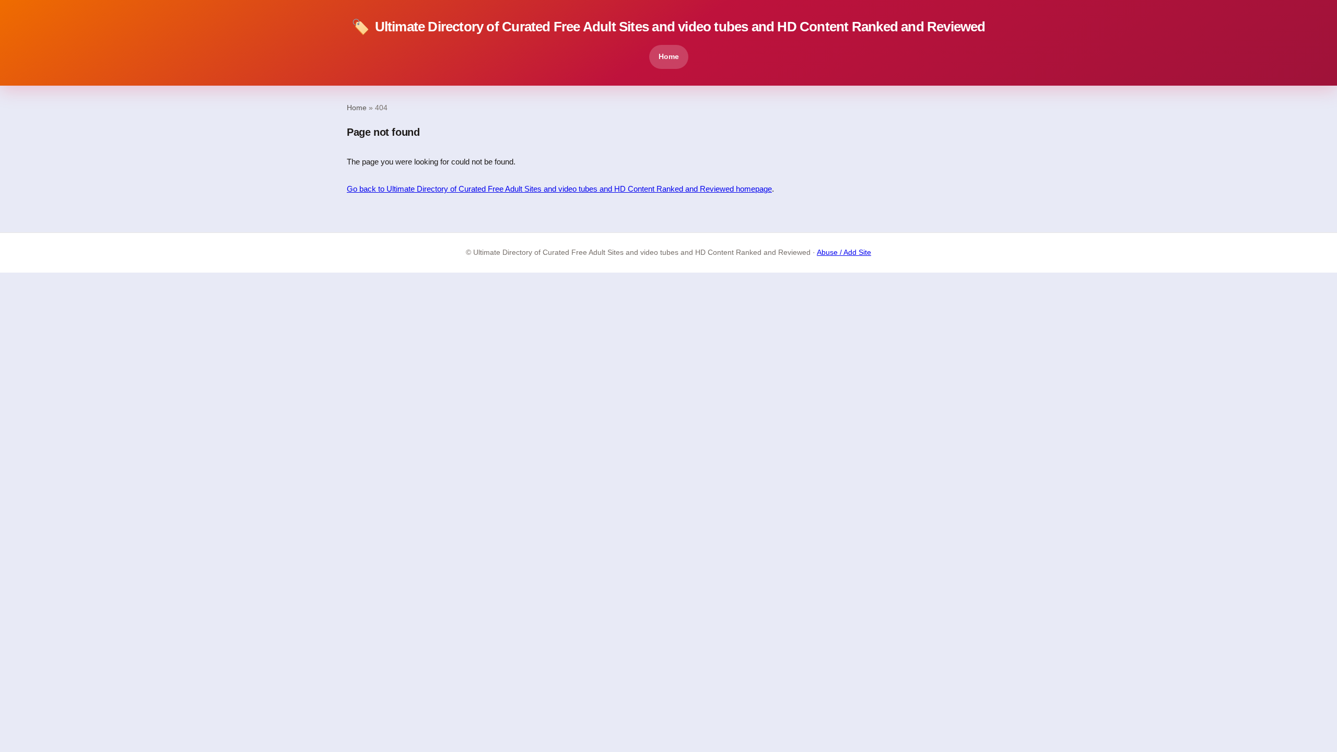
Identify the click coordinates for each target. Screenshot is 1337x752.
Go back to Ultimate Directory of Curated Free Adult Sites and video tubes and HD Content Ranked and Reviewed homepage (559, 188)
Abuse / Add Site (844, 252)
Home (669, 56)
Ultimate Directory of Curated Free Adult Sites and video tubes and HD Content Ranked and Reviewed (668, 27)
